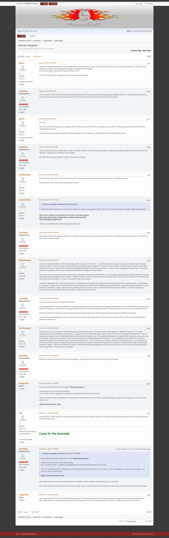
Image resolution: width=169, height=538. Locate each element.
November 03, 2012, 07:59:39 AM (49, 200)
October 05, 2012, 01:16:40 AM (48, 147)
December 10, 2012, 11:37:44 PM (48, 383)
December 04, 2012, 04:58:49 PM (48, 355)
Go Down (21, 56)
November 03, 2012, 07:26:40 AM (49, 174)
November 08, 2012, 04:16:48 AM (49, 232)
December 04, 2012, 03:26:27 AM (48, 328)
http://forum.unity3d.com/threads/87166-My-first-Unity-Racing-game (64, 215)
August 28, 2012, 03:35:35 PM (47, 91)
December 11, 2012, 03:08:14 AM (48, 413)
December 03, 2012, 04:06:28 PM (48, 260)
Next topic (147, 51)
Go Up (20, 512)
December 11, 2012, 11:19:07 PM (48, 449)
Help (134, 534)
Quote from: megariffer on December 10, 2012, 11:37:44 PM (61, 453)
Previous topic (136, 51)
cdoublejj (23, 91)
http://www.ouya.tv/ (77, 387)
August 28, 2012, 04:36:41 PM (47, 119)
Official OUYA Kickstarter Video (50, 404)
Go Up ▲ (150, 534)
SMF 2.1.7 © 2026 (21, 534)
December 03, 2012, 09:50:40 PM (48, 298)
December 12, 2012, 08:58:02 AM (48, 494)
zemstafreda (24, 174)
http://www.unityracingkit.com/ (50, 219)
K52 (20, 413)
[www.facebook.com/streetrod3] (20, 437)
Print (149, 56)
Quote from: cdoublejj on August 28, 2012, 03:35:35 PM (59, 204)
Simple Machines (31, 534)
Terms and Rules (142, 534)
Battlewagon (25, 260)
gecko (21, 63)
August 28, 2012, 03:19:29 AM (47, 63)
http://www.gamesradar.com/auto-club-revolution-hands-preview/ (62, 217)
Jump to (121, 521)
